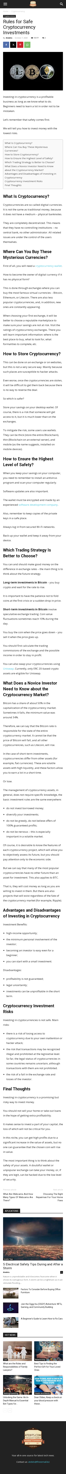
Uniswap (8, 668)
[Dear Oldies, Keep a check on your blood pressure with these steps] (48, 1385)
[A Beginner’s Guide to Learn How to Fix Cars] (10, 1322)
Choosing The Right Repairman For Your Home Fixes (49, 1197)
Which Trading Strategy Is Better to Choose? (30, 162)
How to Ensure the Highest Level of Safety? (29, 158)
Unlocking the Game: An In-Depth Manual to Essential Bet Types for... (16, 1400)
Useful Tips (8, 1259)
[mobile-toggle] (5, 4)
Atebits (9, 38)
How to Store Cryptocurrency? (22, 154)
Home (5, 11)
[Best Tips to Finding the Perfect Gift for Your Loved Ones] (48, 1351)
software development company (38, 504)
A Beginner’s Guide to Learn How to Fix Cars (42, 1318)
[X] (13, 45)
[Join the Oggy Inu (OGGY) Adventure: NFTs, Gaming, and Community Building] (10, 1307)
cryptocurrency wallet (48, 266)
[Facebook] (6, 45)
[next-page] (10, 1410)
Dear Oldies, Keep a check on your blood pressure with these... (48, 1400)
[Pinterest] (20, 45)
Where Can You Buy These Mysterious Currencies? (26, 148)
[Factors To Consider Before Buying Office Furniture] (10, 1293)
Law (5, 1360)
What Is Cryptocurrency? (18, 142)
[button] (61, 4)
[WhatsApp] (27, 45)
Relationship (40, 1360)
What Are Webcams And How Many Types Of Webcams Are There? (18, 1197)
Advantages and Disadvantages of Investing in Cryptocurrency (30, 175)
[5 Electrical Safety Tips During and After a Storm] (33, 1238)
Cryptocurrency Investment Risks (24, 181)
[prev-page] (5, 1410)
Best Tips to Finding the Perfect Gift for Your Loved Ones (47, 1366)
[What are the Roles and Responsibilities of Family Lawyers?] (17, 1351)
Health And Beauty (42, 1393)
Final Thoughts (13, 185)
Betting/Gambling (11, 1393)
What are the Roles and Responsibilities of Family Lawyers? (15, 1366)
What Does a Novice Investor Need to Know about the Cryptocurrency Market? (29, 168)
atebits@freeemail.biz (39, 1461)
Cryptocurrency (18, 11)
